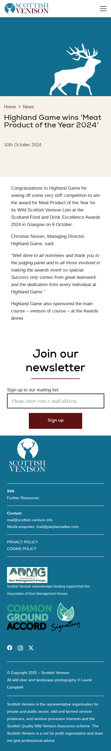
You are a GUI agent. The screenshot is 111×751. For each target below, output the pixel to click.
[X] (31, 648)
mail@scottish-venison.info (30, 520)
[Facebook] (9, 648)
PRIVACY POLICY (22, 542)
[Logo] (27, 8)
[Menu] (103, 8)
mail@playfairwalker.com (57, 526)
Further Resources (23, 498)
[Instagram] (20, 648)
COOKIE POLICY (21, 549)
